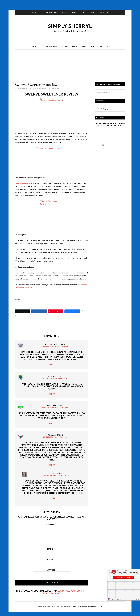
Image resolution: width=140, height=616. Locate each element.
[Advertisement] (70, 68)
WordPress (92, 607)
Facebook (84, 284)
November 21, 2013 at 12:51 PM (55, 346)
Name (51, 549)
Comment (51, 524)
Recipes (20, 316)
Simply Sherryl (70, 26)
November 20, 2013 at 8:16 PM (55, 378)
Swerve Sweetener (23, 183)
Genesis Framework (79, 607)
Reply (52, 364)
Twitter (18, 287)
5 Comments (55, 89)
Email (51, 559)
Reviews (27, 316)
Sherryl (54, 473)
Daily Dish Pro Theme (60, 607)
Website (51, 570)
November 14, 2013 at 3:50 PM (56, 475)
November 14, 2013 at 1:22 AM (55, 437)
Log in (100, 607)
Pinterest (28, 287)
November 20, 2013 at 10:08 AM (55, 408)
